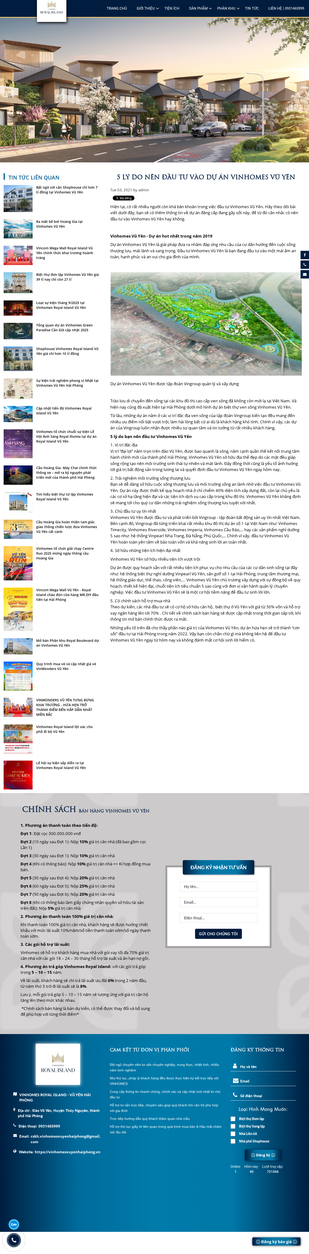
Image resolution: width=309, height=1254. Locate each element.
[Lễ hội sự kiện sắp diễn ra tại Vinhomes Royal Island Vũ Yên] (18, 775)
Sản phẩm (198, 8)
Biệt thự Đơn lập (251, 1119)
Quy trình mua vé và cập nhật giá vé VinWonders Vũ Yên (66, 666)
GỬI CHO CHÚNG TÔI (218, 933)
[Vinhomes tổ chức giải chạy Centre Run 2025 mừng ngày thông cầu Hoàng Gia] (18, 563)
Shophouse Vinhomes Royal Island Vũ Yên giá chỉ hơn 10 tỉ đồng (67, 351)
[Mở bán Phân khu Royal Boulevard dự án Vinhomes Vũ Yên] (18, 646)
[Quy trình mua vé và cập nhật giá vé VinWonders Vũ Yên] (18, 676)
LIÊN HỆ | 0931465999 (286, 8)
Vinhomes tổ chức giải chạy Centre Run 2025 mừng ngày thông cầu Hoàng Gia (65, 553)
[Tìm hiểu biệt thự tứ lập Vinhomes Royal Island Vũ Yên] (18, 502)
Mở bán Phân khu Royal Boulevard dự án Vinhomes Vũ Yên (67, 643)
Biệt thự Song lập (252, 1126)
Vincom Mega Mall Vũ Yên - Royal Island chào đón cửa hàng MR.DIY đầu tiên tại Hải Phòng (67, 595)
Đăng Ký (263, 1155)
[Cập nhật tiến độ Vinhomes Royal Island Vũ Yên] (18, 414)
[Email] (305, 274)
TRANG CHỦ (117, 8)
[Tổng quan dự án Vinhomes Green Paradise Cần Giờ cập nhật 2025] (18, 331)
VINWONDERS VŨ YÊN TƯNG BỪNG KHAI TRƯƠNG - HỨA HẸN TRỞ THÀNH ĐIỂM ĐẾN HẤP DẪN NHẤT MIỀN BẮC (65, 707)
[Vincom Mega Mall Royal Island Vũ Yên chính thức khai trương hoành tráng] (18, 255)
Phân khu (226, 8)
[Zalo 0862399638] (13, 1224)
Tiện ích (171, 8)
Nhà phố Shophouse (254, 1141)
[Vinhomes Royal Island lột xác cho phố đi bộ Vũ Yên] (18, 738)
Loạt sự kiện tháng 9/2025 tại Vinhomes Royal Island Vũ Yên (61, 305)
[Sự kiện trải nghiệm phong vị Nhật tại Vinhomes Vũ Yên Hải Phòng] (18, 388)
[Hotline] (305, 264)
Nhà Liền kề (248, 1134)
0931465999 (49, 1126)
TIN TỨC (252, 8)
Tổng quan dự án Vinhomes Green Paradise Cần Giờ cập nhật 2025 (64, 327)
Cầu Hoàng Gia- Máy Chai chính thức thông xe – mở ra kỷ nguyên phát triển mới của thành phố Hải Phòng (66, 472)
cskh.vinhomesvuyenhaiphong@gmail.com (65, 1139)
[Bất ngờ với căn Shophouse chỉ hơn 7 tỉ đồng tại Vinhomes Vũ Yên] (18, 198)
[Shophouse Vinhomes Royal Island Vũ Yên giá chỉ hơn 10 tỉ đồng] (18, 358)
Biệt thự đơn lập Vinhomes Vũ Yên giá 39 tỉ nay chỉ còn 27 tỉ (67, 277)
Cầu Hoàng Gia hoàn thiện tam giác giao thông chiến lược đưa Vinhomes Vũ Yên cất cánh (66, 527)
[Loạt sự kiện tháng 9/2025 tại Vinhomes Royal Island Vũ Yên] (18, 308)
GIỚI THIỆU (146, 8)
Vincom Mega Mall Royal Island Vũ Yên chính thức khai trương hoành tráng (64, 253)
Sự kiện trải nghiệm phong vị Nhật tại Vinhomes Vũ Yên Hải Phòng (67, 383)
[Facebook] (305, 255)
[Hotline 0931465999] (13, 1240)
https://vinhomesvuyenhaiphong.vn (67, 1151)
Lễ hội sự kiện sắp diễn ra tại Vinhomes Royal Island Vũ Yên (61, 765)
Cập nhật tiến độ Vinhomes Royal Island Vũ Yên (63, 410)
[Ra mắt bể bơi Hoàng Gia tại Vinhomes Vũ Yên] (18, 229)
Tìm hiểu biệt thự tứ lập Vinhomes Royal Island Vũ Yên (64, 496)
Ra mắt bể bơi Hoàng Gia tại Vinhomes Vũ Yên (59, 224)
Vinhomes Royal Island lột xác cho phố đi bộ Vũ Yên (64, 729)
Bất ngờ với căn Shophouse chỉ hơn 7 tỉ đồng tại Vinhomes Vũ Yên (67, 189)
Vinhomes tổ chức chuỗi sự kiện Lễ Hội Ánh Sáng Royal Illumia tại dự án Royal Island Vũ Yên (66, 436)
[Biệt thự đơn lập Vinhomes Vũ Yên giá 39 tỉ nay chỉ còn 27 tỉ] (18, 282)
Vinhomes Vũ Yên (246, 206)
